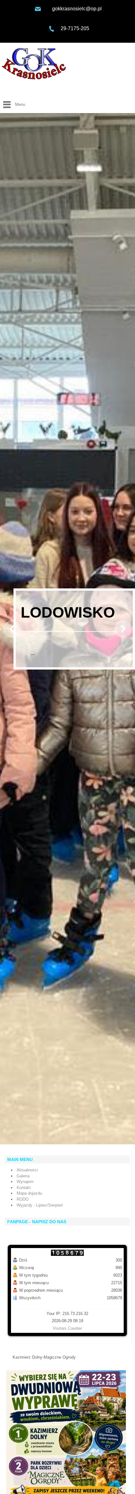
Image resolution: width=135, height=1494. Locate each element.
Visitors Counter (67, 1328)
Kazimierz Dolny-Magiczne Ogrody (44, 1357)
